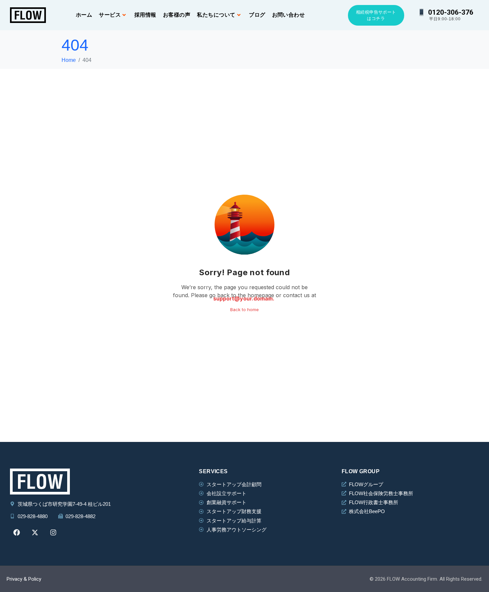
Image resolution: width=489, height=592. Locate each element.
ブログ (257, 15)
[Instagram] (53, 532)
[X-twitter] (35, 532)
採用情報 (145, 15)
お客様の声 (176, 15)
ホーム (84, 15)
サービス (110, 15)
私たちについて (216, 15)
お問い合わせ (288, 15)
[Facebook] (16, 532)
